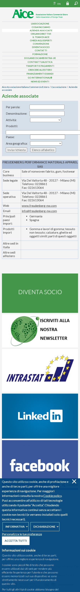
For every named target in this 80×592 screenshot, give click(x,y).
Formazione (40, 54)
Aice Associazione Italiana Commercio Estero (25, 86)
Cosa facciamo (41, 27)
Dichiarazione (44, 526)
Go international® (40, 77)
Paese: (10, 137)
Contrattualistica (40, 62)
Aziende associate (41, 30)
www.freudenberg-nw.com (39, 205)
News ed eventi (40, 81)
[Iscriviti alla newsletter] (40, 346)
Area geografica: (17, 143)
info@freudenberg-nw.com (39, 211)
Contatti (41, 50)
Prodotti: (12, 126)
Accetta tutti (16, 540)
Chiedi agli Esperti (41, 40)
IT (55, 4)
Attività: (11, 120)
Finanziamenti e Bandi (40, 73)
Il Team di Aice (41, 37)
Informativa (15, 526)
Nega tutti (74, 481)
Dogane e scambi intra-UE (40, 58)
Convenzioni (41, 43)
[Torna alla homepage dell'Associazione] (40, 19)
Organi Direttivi (41, 33)
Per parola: (13, 107)
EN (59, 4)
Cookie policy (52, 496)
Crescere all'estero (40, 69)
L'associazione (40, 23)
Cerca (76, 3)
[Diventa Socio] (40, 311)
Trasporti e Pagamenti (40, 66)
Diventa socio (41, 47)
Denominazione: (16, 113)
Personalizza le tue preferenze (22, 534)
